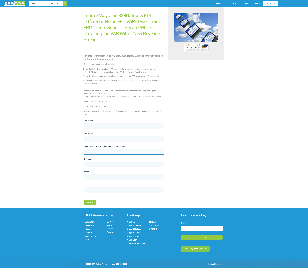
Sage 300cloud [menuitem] (134, 229)
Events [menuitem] (246, 3)
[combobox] (46, 3)
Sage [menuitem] (87, 229)
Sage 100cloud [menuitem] (134, 225)
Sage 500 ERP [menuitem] (133, 233)
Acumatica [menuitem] (90, 222)
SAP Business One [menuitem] (92, 238)
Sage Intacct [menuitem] (110, 227)
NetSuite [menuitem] (89, 225)
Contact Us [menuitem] (270, 3)
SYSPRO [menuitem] (89, 233)
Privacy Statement (215, 264)
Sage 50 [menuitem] (131, 222)
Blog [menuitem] (256, 3)
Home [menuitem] (217, 3)
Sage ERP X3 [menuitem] (133, 236)
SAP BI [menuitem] (110, 222)
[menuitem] (232, 3)
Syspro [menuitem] (110, 232)
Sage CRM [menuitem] (132, 240)
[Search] (65, 3)
